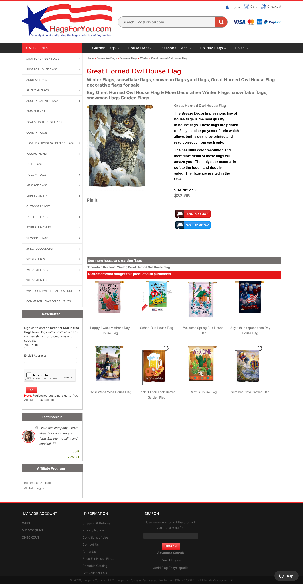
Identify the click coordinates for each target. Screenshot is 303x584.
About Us (89, 551)
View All (73, 457)
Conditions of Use (95, 537)
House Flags (138, 47)
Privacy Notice (93, 530)
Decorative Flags (107, 58)
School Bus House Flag (156, 328)
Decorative (95, 267)
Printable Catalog (95, 566)
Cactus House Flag (203, 392)
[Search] (221, 22)
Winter (144, 58)
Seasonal (110, 267)
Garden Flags (104, 47)
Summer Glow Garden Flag (250, 392)
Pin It (92, 200)
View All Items (171, 560)
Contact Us (91, 544)
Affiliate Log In (34, 488)
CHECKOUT (30, 537)
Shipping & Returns (96, 523)
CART (26, 523)
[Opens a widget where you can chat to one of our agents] (286, 576)
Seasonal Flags (174, 47)
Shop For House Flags (98, 558)
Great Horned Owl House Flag (169, 58)
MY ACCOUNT (32, 530)
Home (90, 58)
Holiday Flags (211, 47)
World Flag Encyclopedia (170, 568)
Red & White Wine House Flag (110, 392)
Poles (239, 47)
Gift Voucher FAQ (95, 573)
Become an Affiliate (37, 482)
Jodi (76, 451)
